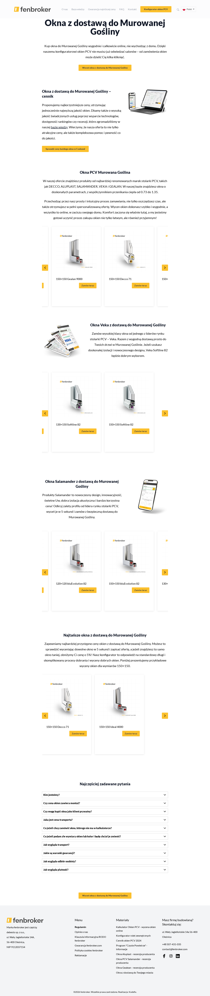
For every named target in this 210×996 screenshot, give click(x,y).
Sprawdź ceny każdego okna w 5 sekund (65, 149)
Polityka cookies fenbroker (89, 950)
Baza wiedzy (77, 9)
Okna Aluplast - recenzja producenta (135, 954)
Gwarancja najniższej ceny (102, 9)
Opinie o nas (81, 931)
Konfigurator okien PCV (156, 9)
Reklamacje (81, 955)
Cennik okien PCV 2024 (128, 940)
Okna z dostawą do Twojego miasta (134, 972)
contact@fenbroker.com (174, 949)
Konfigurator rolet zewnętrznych (133, 935)
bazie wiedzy (59, 127)
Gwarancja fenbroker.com (88, 945)
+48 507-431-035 (171, 944)
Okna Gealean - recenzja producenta (135, 967)
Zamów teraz (87, 285)
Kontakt (132, 9)
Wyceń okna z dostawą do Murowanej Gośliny (105, 67)
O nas (65, 9)
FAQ (121, 9)
